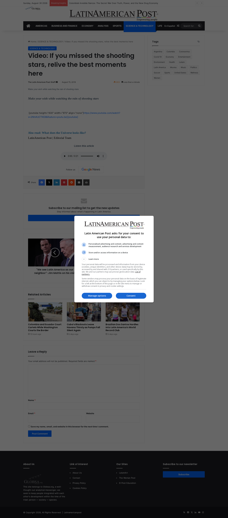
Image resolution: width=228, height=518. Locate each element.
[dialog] (114, 259)
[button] (114, 259)
